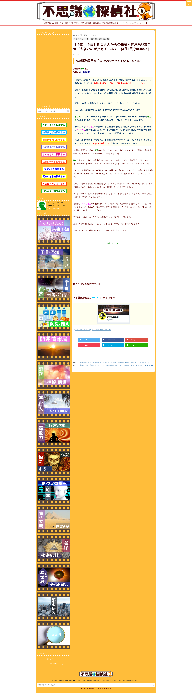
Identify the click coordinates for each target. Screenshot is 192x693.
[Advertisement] (113, 260)
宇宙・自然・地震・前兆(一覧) (101, 330)
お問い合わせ (54, 663)
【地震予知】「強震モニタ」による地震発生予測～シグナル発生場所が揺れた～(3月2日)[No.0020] (116, 365)
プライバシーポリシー (53, 659)
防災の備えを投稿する (54, 162)
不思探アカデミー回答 (54, 184)
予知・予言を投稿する (54, 125)
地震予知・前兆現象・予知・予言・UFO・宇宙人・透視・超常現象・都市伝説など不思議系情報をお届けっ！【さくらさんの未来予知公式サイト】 (96, 680)
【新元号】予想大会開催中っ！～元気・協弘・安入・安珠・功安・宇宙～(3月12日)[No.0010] (114, 362)
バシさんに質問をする (54, 191)
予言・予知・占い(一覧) (83, 330)
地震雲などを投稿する (54, 132)
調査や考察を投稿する (54, 176)
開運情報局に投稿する (54, 139)
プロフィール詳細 (54, 208)
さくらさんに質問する (54, 154)
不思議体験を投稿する (54, 147)
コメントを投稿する (54, 169)
